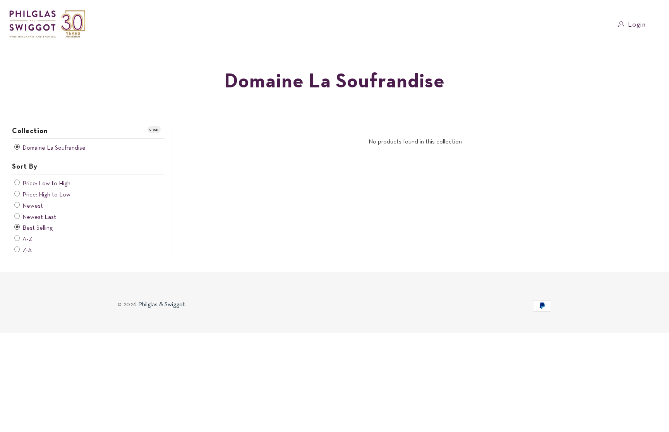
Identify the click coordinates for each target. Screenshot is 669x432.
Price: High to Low (45, 195)
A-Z (27, 239)
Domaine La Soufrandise (53, 148)
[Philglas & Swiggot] (47, 24)
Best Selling (37, 228)
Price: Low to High (45, 184)
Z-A (26, 251)
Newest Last (38, 217)
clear (154, 129)
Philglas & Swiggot (161, 305)
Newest (32, 206)
